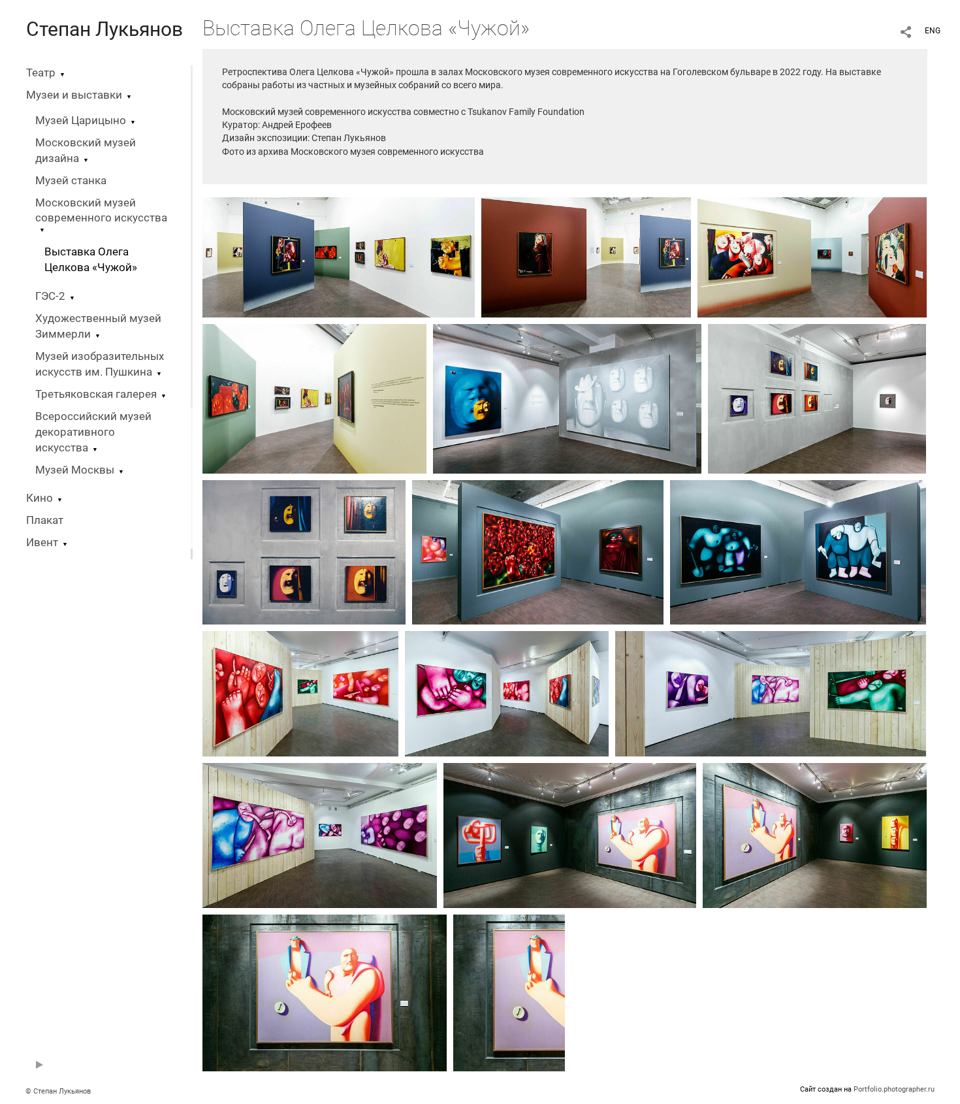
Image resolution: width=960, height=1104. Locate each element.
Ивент (42, 542)
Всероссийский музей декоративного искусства (93, 432)
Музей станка (70, 180)
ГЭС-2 (50, 296)
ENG (932, 30)
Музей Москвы (74, 470)
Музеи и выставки (74, 95)
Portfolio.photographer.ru (894, 1089)
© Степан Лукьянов (58, 1091)
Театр (41, 73)
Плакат (44, 520)
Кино (39, 498)
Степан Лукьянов (104, 29)
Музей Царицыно (80, 120)
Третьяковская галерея (96, 394)
